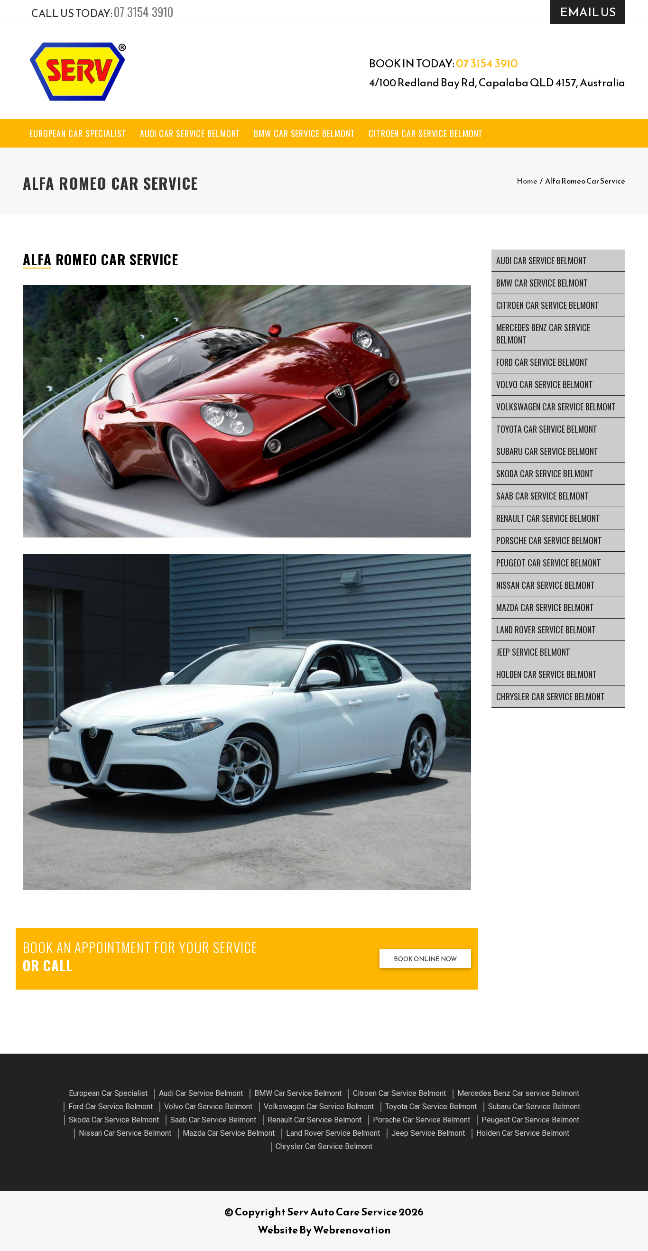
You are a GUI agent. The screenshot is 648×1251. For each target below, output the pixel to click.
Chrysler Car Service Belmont (550, 696)
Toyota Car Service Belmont (546, 429)
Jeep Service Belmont (533, 652)
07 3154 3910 (143, 11)
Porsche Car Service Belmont (549, 540)
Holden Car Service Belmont (546, 674)
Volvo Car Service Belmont (544, 384)
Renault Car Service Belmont (548, 518)
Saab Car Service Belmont (542, 496)
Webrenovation (352, 1230)
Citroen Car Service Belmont (426, 133)
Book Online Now (425, 959)
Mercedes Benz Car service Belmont (543, 333)
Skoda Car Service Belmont (544, 473)
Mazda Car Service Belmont (545, 607)
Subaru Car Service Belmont (547, 451)
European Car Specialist (78, 133)
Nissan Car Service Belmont (545, 585)
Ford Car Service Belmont (542, 362)
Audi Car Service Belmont (190, 133)
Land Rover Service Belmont (546, 629)
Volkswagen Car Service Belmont (556, 406)
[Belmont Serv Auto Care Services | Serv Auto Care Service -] (77, 71)
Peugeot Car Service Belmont (548, 562)
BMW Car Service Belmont (304, 133)
